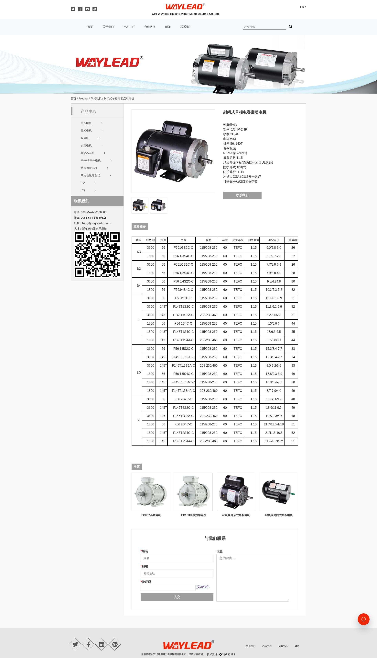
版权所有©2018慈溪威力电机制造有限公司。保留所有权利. (172, 654)
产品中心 (129, 26)
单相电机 (96, 98)
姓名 (144, 551)
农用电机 (86, 145)
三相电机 (86, 130)
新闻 (168, 26)
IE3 (83, 190)
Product (83, 98)
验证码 (146, 581)
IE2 (83, 182)
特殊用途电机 (89, 167)
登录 (233, 654)
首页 (90, 26)
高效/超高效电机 (91, 160)
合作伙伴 (149, 26)
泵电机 (85, 138)
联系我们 (185, 26)
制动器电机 (87, 153)
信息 (219, 551)
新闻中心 (283, 646)
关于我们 (108, 26)
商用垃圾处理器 (90, 175)
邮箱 (144, 566)
